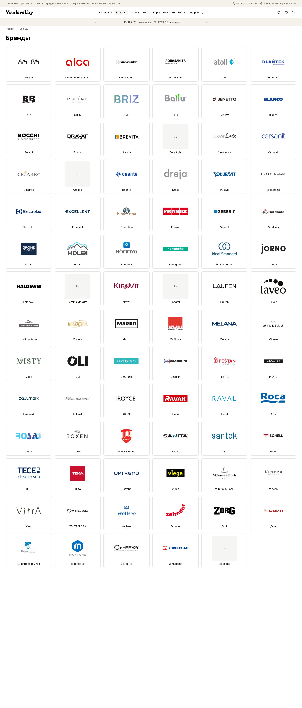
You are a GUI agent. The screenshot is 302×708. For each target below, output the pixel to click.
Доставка (26, 3)
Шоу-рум (169, 12)
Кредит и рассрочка (57, 3)
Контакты (114, 3)
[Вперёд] (207, 22)
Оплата (39, 3)
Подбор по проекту (190, 12)
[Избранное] (286, 12)
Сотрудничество (80, 3)
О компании (12, 3)
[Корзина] (293, 12)
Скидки (134, 12)
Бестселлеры (151, 12)
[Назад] (95, 22)
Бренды (121, 12)
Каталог (104, 12)
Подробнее (173, 22)
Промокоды (99, 3)
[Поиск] (279, 12)
